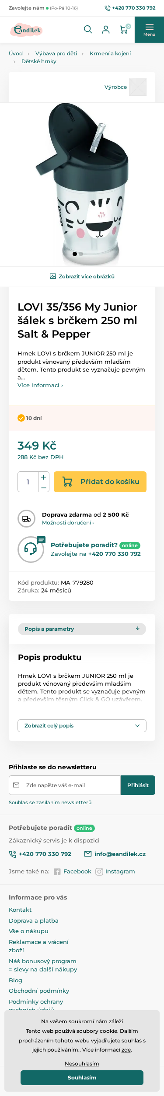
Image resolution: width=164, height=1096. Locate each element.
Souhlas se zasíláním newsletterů (50, 802)
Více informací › (40, 385)
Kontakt (20, 909)
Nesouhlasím (82, 1063)
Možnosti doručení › (68, 522)
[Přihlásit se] (106, 30)
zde (126, 1049)
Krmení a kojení (110, 53)
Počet (28, 482)
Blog (15, 980)
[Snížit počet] (43, 487)
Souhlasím (82, 1077)
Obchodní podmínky (39, 990)
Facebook (77, 871)
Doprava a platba (34, 920)
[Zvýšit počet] (43, 477)
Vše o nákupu (29, 930)
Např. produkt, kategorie (64, 59)
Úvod (16, 53)
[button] (88, 30)
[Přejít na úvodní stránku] (26, 30)
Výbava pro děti (56, 53)
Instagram (120, 871)
